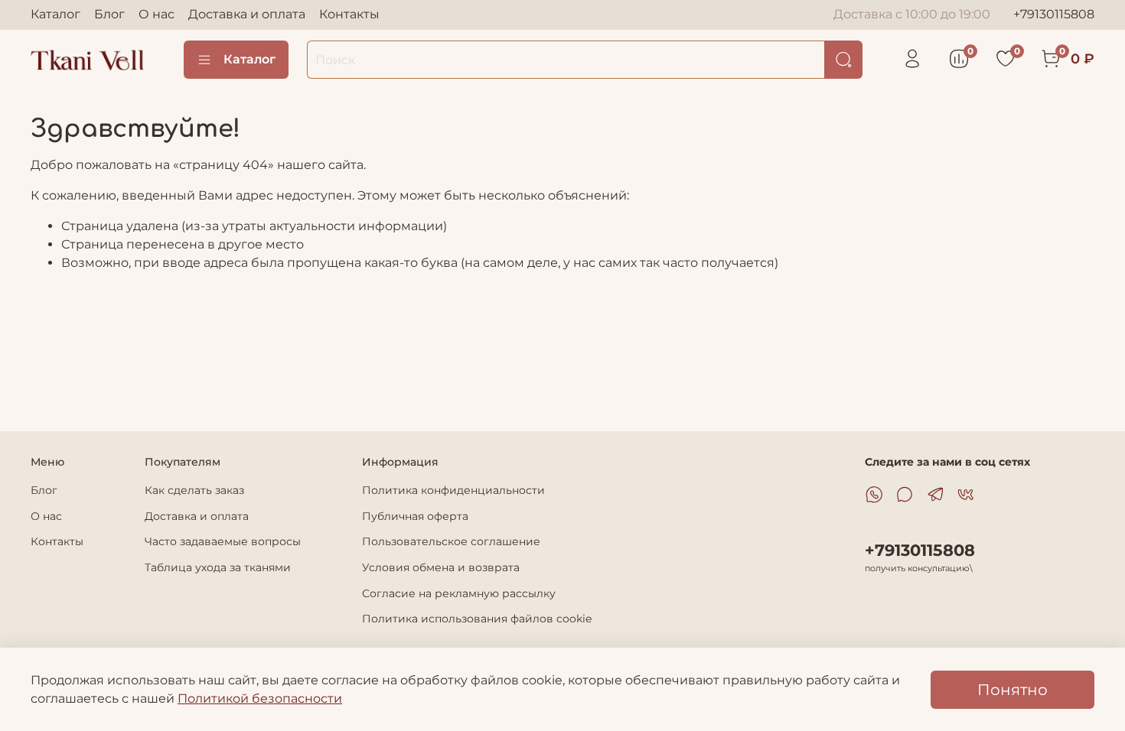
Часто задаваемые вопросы (223, 541)
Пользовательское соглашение (451, 541)
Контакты (349, 14)
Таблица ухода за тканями (218, 567)
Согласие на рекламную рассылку (459, 593)
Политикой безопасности (260, 698)
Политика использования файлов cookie (477, 618)
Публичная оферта (415, 516)
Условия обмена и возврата (441, 567)
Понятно (1012, 690)
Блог (109, 14)
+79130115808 (1053, 14)
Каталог (55, 14)
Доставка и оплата (246, 14)
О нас (156, 14)
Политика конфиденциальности (453, 490)
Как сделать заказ (194, 490)
